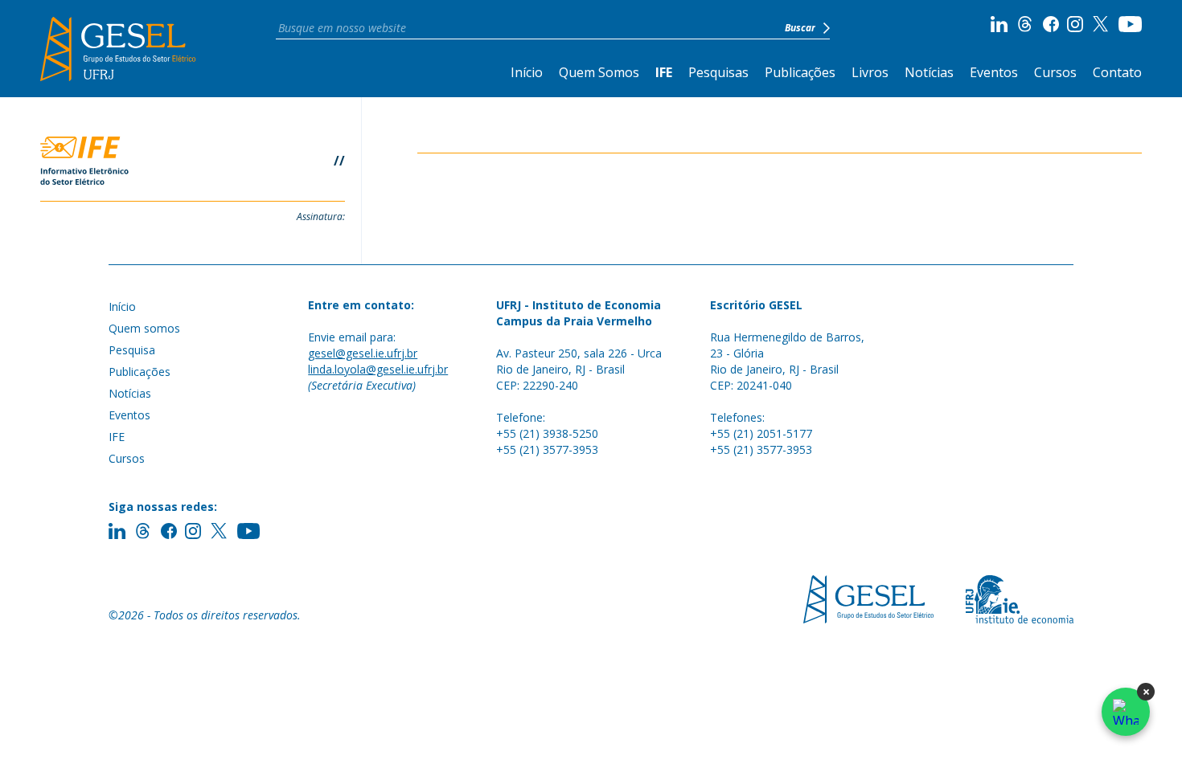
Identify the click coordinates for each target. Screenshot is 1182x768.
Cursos (1055, 72)
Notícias (929, 72)
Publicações (800, 72)
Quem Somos (599, 72)
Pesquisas (718, 72)
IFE (663, 72)
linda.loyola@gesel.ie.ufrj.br (378, 369)
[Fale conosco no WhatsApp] (1126, 712)
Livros (870, 72)
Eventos (994, 72)
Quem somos (144, 328)
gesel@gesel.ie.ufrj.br (362, 353)
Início (527, 72)
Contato (1117, 72)
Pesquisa (132, 349)
